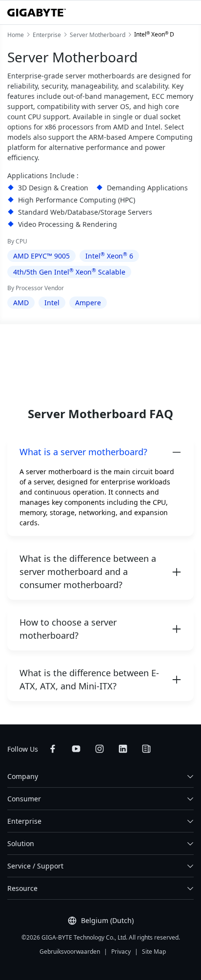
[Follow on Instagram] (99, 749)
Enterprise (24, 821)
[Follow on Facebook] (52, 749)
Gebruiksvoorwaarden (70, 951)
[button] (100, 452)
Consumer (24, 798)
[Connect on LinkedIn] (123, 749)
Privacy (121, 951)
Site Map (154, 951)
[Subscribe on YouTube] (76, 749)
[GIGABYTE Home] (36, 13)
